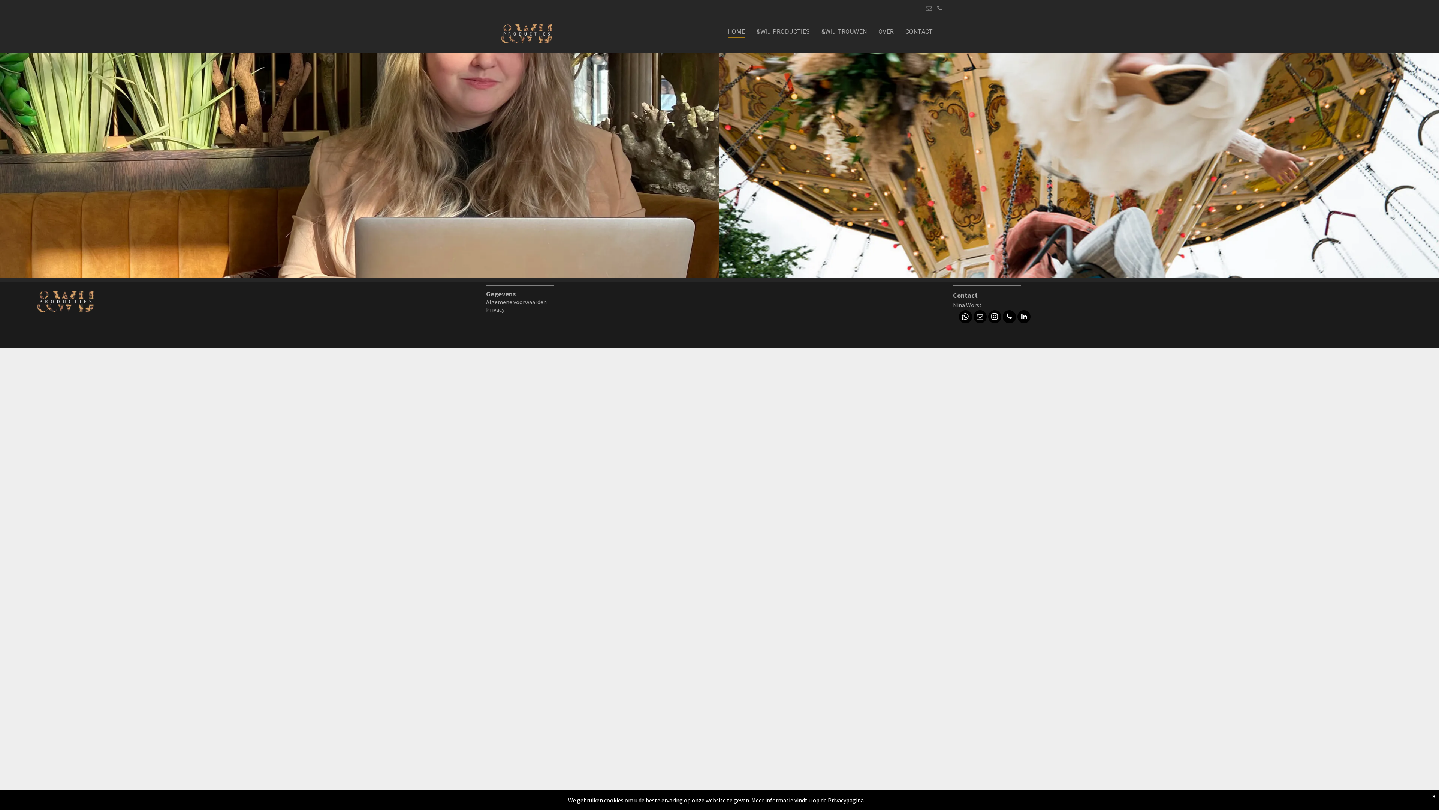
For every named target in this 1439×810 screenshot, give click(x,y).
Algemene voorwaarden (516, 302)
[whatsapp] (965, 317)
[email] (928, 9)
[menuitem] (736, 32)
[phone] (939, 9)
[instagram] (994, 317)
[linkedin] (1024, 317)
